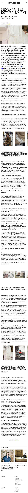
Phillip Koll (17, 440)
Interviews (17, 482)
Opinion (16, 483)
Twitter (16, 491)
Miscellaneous (18, 484)
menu (1, 2)
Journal (16, 476)
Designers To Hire (18, 479)
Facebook (17, 490)
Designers (17, 478)
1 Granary (3, 476)
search (26, 2)
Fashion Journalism (19, 480)
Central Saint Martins (5, 463)
